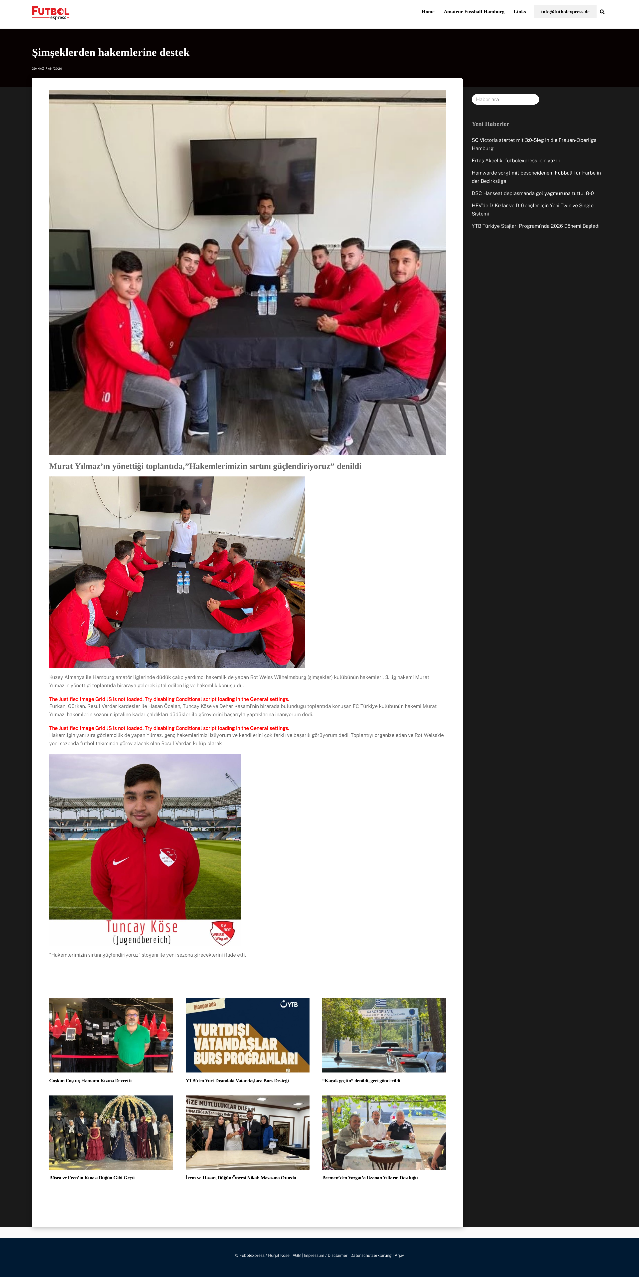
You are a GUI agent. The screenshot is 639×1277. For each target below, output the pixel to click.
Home (428, 11)
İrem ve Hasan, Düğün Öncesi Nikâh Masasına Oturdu (241, 1177)
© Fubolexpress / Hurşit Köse (262, 1255)
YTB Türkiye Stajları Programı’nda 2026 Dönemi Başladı (536, 226)
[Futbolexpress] (50, 17)
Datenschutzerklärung (371, 1255)
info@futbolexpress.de (565, 11)
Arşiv (399, 1255)
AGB (297, 1255)
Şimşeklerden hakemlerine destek (110, 52)
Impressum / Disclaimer (325, 1255)
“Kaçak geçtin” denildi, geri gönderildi (361, 1080)
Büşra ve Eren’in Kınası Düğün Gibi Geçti (92, 1177)
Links (520, 11)
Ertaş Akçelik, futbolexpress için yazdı (516, 161)
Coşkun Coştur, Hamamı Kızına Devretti (90, 1080)
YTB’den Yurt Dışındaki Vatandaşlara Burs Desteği (237, 1080)
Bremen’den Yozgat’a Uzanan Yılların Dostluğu (370, 1177)
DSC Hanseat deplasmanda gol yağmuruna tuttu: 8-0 (533, 193)
